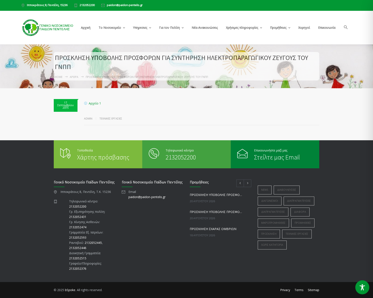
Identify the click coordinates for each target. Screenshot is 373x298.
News (264, 190)
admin (88, 118)
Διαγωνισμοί (269, 201)
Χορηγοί (304, 27)
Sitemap (313, 290)
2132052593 (77, 237)
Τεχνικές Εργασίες (111, 118)
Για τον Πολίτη (169, 27)
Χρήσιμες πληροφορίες (242, 27)
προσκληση (269, 234)
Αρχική (85, 27)
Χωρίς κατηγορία (272, 245)
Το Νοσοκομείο (110, 27)
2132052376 (77, 268)
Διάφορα (300, 212)
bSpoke (70, 290)
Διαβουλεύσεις (286, 190)
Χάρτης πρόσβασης (103, 157)
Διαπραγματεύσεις (299, 201)
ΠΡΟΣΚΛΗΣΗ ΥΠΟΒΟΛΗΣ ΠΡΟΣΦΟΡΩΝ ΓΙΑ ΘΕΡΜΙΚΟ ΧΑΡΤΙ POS (216, 212)
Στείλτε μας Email (277, 157)
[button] (346, 27)
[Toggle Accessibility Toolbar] (362, 287)
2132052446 (77, 248)
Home (58, 77)
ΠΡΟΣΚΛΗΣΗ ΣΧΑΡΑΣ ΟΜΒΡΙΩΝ (213, 229)
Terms (298, 290)
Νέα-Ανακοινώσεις (205, 27)
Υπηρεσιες (140, 27)
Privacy (285, 290)
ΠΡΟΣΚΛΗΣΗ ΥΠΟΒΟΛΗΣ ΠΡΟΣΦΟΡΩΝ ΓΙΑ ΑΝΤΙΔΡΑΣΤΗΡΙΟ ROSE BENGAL (216, 195)
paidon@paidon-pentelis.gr (125, 5)
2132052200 (87, 5)
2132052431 (77, 217)
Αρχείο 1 (95, 103)
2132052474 (77, 227)
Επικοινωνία (326, 27)
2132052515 (77, 258)
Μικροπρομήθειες (273, 223)
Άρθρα (74, 77)
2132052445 (93, 243)
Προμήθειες (278, 27)
